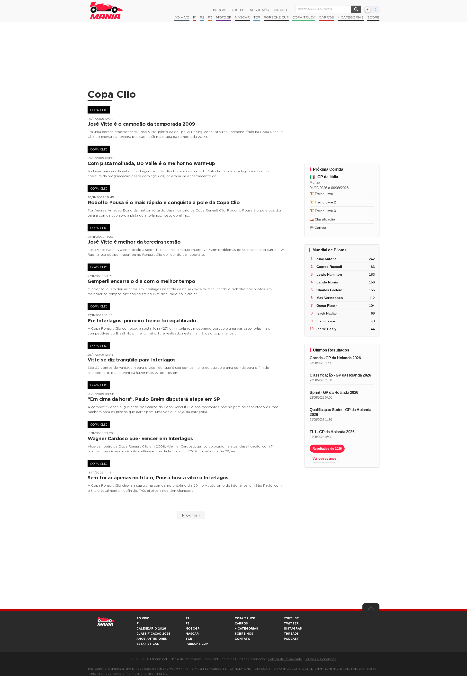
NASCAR (242, 17)
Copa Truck (303, 17)
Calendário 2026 (151, 628)
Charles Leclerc (329, 290)
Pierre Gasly (326, 329)
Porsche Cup (276, 17)
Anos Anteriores (151, 638)
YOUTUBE (291, 618)
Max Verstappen (329, 298)
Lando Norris (327, 282)
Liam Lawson (327, 321)
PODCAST (291, 638)
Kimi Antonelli (328, 259)
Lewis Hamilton (329, 274)
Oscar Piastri (327, 305)
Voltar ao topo (370, 609)
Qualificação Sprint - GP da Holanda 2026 (340, 412)
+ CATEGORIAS (351, 17)
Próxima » (191, 515)
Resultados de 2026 (327, 448)
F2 (202, 17)
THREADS (291, 633)
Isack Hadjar (326, 313)
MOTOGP (192, 628)
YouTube (239, 10)
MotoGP (223, 17)
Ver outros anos (324, 458)
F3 (210, 17)
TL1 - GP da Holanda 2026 (332, 432)
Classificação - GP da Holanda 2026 (340, 375)
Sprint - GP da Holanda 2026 (334, 392)
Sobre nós (259, 10)
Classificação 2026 (153, 633)
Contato (279, 10)
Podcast (220, 10)
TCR (256, 17)
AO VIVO (142, 618)
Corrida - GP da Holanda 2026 (335, 358)
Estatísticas (147, 643)
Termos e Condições (320, 659)
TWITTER (291, 623)
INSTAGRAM (293, 628)
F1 (194, 17)
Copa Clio (99, 110)
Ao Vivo (181, 17)
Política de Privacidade (285, 659)
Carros (326, 17)
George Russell (329, 267)
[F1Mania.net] (106, 10)
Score (373, 17)
